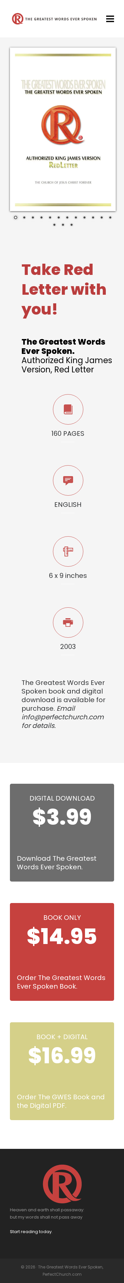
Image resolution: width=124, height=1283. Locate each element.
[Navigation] (110, 19)
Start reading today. (31, 1231)
